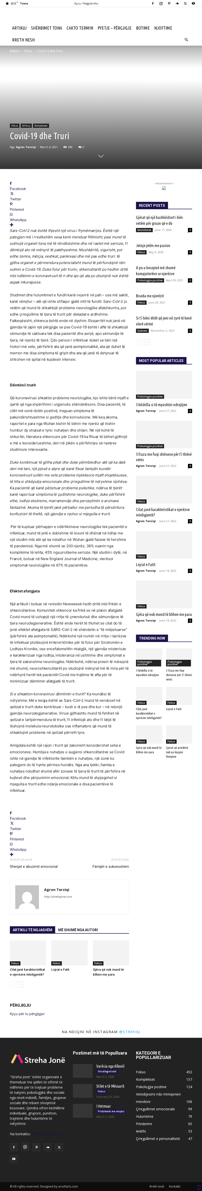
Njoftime (163, 27)
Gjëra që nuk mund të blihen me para (164, 614)
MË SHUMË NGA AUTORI (78, 930)
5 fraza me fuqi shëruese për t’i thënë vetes (179, 675)
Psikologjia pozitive (150, 280)
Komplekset (41, 125)
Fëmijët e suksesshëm (111, 866)
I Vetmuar (103, 1106)
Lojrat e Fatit (60, 969)
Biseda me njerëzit (150, 295)
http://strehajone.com (58, 896)
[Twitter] (185, 3)
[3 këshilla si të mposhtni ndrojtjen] (164, 385)
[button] (186, 40)
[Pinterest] (169, 3)
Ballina (14, 51)
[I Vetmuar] (83, 1111)
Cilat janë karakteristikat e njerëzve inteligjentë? (149, 713)
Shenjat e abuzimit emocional (34, 866)
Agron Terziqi (26, 147)
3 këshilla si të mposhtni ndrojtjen (161, 404)
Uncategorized (107, 1071)
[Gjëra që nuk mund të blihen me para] (111, 952)
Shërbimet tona (46, 27)
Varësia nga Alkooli (110, 1066)
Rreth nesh (23, 39)
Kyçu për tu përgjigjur (27, 1014)
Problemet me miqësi (111, 1111)
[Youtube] (193, 3)
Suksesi (142, 330)
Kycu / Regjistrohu (86, 3)
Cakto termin (80, 27)
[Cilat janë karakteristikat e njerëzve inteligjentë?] (28, 952)
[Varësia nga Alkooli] (83, 1071)
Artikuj (19, 27)
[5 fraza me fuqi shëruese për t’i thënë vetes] (164, 435)
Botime (143, 27)
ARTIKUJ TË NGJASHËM (32, 930)
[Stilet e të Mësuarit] (83, 1091)
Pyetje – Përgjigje (115, 27)
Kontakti (174, 1186)
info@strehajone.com (49, 1134)
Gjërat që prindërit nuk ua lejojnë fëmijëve (177, 752)
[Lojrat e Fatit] (69, 952)
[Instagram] (161, 3)
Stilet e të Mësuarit (110, 1086)
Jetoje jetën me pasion (153, 245)
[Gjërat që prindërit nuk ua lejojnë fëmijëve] (179, 734)
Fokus (28, 51)
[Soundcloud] (177, 3)
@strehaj (129, 1031)
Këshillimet (144, 230)
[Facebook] (152, 3)
